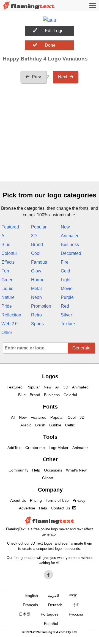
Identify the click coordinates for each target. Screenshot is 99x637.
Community (18, 470)
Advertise (27, 508)
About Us (18, 500)
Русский (76, 614)
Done (50, 45)
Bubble (55, 425)
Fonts (50, 407)
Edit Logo (54, 30)
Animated (70, 235)
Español (51, 623)
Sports (37, 323)
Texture (68, 323)
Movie (67, 288)
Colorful (9, 253)
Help (36, 470)
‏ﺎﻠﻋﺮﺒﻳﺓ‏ (53, 595)
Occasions (53, 470)
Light (65, 279)
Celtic (70, 425)
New (65, 227)
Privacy (79, 500)
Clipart (47, 478)
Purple (67, 297)
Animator (80, 447)
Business (70, 244)
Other (6, 332)
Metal (36, 288)
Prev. (37, 77)
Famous (39, 262)
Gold (65, 271)
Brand (37, 244)
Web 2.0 (9, 323)
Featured (10, 227)
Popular (38, 227)
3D (34, 235)
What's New (76, 470)
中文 (73, 595)
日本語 (25, 614)
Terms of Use (57, 500)
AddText (14, 447)
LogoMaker (58, 447)
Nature (8, 297)
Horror (37, 279)
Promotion (41, 306)
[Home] (29, 5)
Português (50, 614)
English (31, 595)
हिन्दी (76, 605)
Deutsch (55, 605)
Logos (50, 376)
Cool (35, 253)
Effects (8, 262)
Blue (5, 244)
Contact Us (60, 508)
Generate (81, 348)
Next (62, 77)
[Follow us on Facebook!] (48, 575)
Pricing (36, 500)
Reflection (11, 315)
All (4, 235)
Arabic (25, 425)
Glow (36, 271)
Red (65, 306)
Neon (36, 297)
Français (30, 605)
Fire (64, 262)
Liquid (7, 288)
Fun (5, 271)
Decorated (71, 253)
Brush (40, 425)
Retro (36, 315)
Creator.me (35, 447)
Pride (6, 306)
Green (7, 279)
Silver (66, 315)
